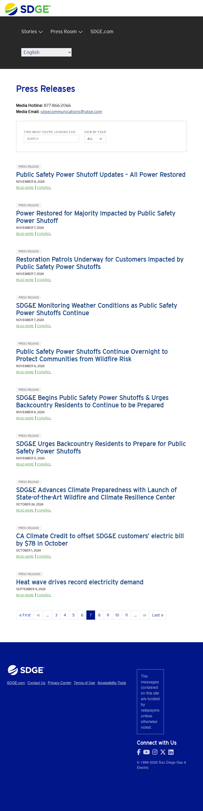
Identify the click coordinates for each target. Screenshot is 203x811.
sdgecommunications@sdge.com (71, 111)
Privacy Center (59, 682)
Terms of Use (84, 682)
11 (126, 615)
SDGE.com (101, 31)
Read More (25, 188)
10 (117, 615)
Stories (29, 31)
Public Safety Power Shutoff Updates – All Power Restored (101, 174)
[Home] (28, 5)
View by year (95, 132)
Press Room (64, 31)
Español (44, 188)
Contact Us (36, 682)
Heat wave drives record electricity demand (80, 582)
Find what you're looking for (49, 132)
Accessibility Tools (112, 682)
